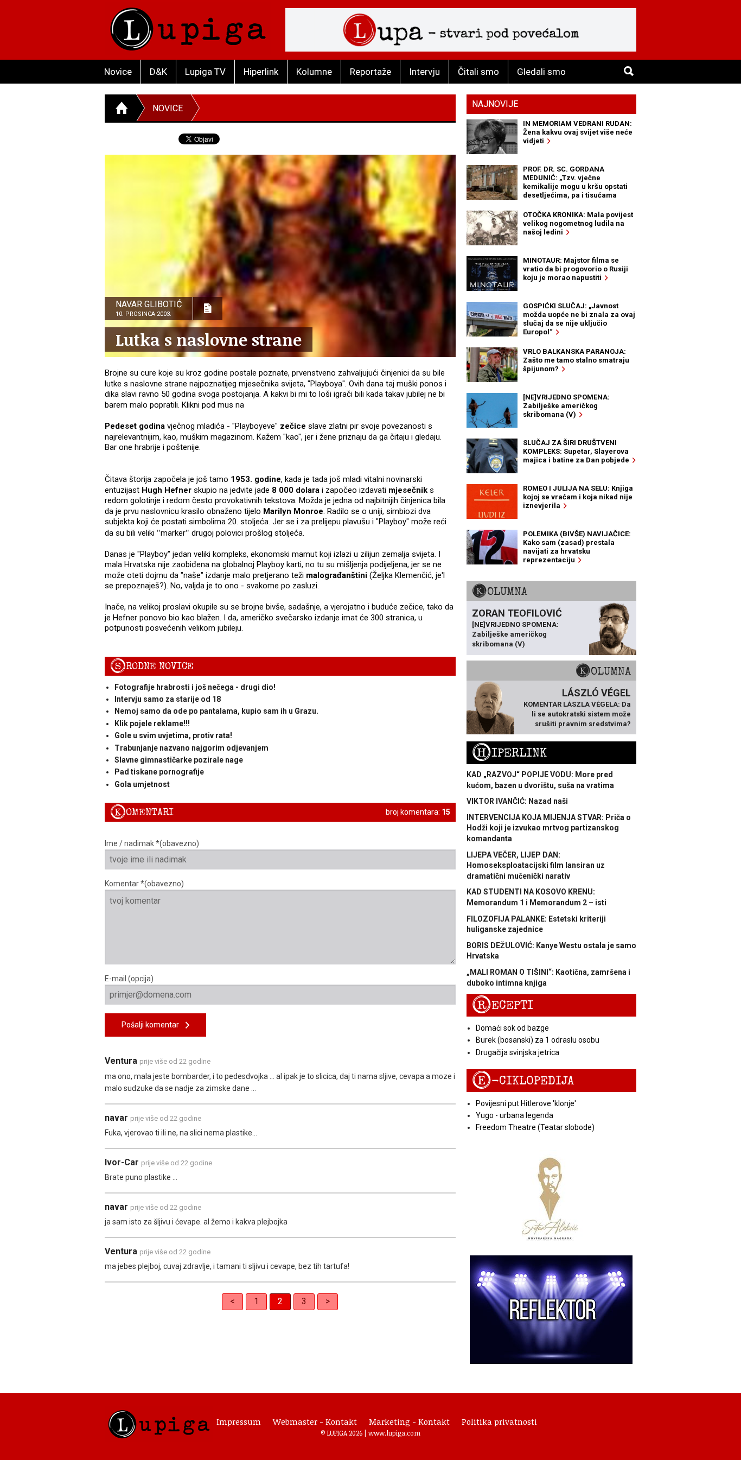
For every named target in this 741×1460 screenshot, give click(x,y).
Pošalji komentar (154, 1024)
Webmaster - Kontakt (315, 1421)
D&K (158, 71)
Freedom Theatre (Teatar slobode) (535, 1127)
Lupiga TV (205, 71)
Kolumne (314, 71)
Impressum (238, 1421)
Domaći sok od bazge (512, 1028)
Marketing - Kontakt (409, 1421)
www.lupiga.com (394, 1433)
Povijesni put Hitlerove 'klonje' (526, 1103)
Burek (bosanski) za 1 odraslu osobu (537, 1040)
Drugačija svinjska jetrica (517, 1052)
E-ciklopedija (523, 1081)
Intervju (424, 71)
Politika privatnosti (499, 1421)
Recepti (502, 1005)
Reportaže (370, 71)
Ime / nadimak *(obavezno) (152, 843)
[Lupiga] (188, 26)
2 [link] (280, 1301)
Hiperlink (261, 71)
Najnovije (495, 104)
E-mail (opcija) (129, 978)
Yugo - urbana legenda (514, 1115)
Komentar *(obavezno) (144, 883)
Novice (118, 71)
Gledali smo (541, 71)
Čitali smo (478, 71)
